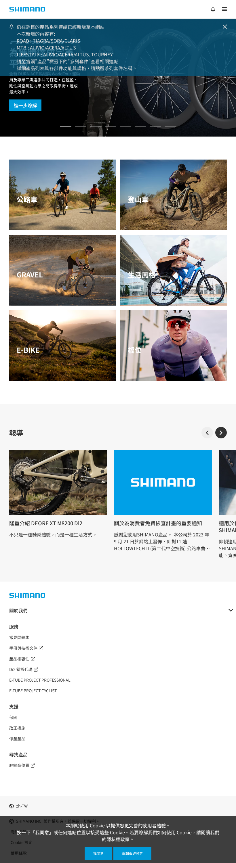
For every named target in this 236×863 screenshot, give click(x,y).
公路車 (27, 199)
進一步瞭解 (25, 105)
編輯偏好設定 (132, 853)
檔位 (135, 350)
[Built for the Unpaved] (170, 127)
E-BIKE (28, 350)
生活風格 (141, 274)
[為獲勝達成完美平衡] (65, 127)
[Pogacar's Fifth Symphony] (80, 127)
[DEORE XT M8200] (95, 127)
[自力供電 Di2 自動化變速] (140, 127)
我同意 (98, 853)
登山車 (138, 199)
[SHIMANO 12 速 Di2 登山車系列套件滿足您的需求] (155, 127)
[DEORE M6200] (110, 127)
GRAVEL (30, 274)
